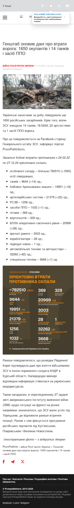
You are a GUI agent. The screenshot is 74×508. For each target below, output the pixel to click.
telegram (25, 502)
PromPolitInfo (10, 446)
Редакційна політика (46, 479)
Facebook (47, 138)
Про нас (7, 479)
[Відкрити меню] (7, 18)
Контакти (17, 479)
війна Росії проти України (18, 65)
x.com (16, 502)
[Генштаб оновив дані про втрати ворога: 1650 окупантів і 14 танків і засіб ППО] (37, 91)
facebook (7, 502)
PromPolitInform (14, 149)
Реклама (28, 479)
